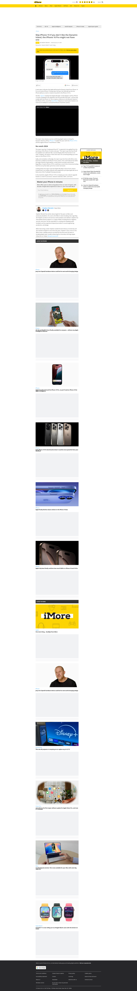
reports (42, 96)
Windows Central (40, 982)
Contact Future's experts (58, 973)
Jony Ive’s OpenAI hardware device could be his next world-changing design (91, 187)
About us (38, 979)
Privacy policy (71, 973)
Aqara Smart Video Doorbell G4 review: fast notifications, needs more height (91, 173)
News (37, 42)
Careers (54, 976)
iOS (71, 6)
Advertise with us (72, 979)
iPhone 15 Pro (73, 141)
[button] (100, 2)
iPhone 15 (52, 141)
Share (39, 85)
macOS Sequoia (68, 26)
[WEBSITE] (48, 210)
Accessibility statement (41, 976)
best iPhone (55, 101)
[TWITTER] (43, 210)
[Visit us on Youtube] (85, 2)
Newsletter (76, 85)
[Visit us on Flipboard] (91, 2)
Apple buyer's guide (93, 26)
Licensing (70, 976)
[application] (57, 121)
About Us (76, 6)
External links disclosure (90, 976)
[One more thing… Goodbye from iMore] (91, 157)
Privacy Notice (43, 195)
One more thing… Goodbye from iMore (90, 161)
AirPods (66, 6)
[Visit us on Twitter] (82, 2)
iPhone (41, 6)
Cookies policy (88, 973)
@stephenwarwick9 (53, 236)
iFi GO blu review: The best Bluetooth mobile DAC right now (90, 180)
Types (83, 6)
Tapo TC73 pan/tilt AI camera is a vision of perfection (91, 167)
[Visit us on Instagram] (87, 2)
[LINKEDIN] (46, 210)
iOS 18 (46, 26)
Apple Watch (58, 6)
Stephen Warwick (45, 42)
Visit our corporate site (85, 963)
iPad (51, 6)
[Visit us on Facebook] (80, 2)
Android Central (88, 979)
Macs (46, 6)
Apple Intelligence (56, 26)
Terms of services (55, 194)
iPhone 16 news (80, 26)
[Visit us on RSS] (89, 2)
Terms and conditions (41, 973)
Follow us (68, 85)
